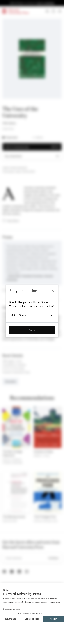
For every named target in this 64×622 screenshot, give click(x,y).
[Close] (53, 291)
